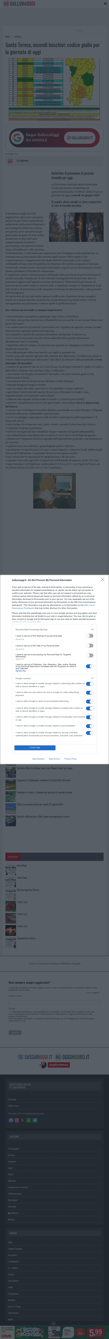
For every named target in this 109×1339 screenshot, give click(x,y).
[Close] (103, 580)
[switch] (89, 636)
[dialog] (54, 669)
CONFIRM (35, 748)
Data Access (54, 759)
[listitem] (54, 629)
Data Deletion (38, 759)
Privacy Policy (70, 759)
